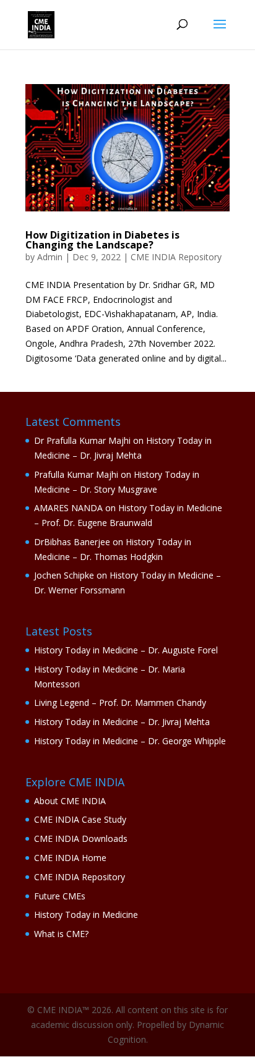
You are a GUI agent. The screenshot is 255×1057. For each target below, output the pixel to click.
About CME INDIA (70, 801)
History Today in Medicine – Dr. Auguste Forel (126, 650)
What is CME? (61, 934)
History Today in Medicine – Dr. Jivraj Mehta (122, 722)
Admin (50, 257)
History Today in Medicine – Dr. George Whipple (130, 741)
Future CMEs (59, 896)
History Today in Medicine (86, 914)
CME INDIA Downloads (80, 838)
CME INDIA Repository (176, 257)
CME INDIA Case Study (80, 819)
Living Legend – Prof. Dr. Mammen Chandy (120, 702)
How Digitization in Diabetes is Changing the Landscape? (102, 240)
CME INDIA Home (70, 858)
